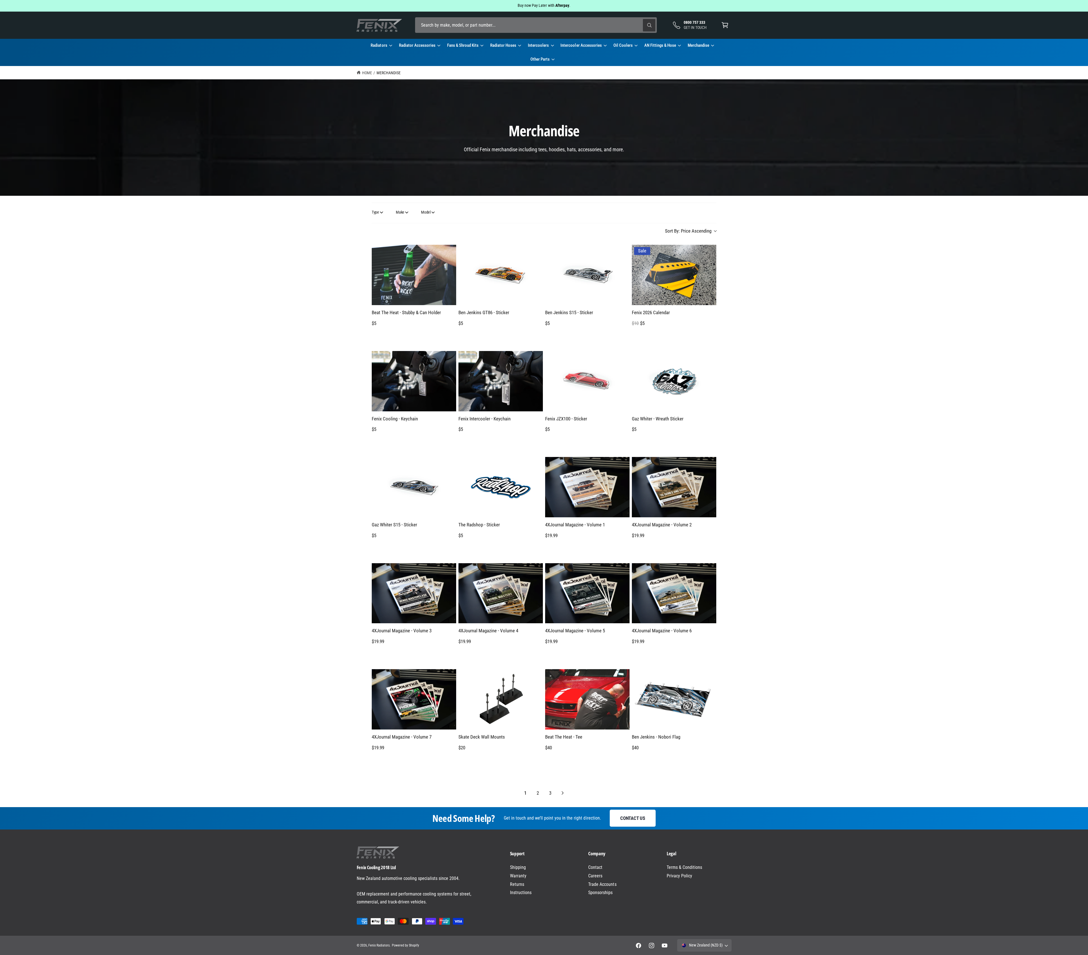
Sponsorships (600, 892)
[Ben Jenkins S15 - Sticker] (587, 275)
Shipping (518, 867)
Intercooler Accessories (581, 45)
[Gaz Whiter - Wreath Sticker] (674, 381)
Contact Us (632, 818)
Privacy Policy (679, 876)
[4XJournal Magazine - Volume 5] (587, 593)
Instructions (521, 892)
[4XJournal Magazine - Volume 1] (587, 487)
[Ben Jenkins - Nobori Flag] (674, 699)
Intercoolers (538, 45)
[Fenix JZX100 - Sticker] (587, 381)
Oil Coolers (623, 45)
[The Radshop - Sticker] (500, 487)
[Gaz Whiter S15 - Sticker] (414, 487)
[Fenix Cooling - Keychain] (414, 381)
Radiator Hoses (503, 45)
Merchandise (698, 45)
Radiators (379, 45)
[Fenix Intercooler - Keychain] (500, 381)
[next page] (562, 793)
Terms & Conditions (684, 867)
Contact (595, 867)
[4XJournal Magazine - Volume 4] (500, 593)
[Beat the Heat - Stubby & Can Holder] (414, 275)
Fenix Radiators (379, 945)
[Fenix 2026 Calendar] (674, 275)
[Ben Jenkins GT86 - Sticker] (500, 275)
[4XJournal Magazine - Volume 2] (674, 487)
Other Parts (540, 59)
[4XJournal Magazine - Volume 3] (414, 593)
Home (367, 73)
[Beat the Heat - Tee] (587, 699)
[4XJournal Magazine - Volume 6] (674, 593)
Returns (517, 884)
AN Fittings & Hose (660, 45)
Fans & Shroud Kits (463, 45)
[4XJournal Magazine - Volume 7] (414, 699)
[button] (725, 25)
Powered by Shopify (405, 945)
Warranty (518, 876)
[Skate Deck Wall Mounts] (500, 699)
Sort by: (688, 231)
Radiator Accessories (417, 45)
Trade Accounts (602, 884)
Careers (595, 876)
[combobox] (536, 25)
